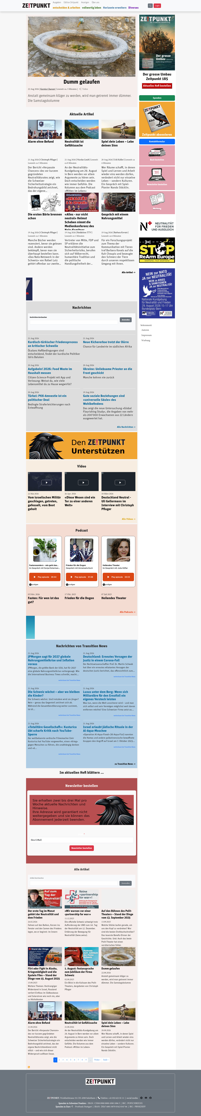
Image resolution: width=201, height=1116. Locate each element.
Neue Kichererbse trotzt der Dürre (106, 342)
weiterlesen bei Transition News (69, 680)
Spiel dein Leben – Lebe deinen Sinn (117, 143)
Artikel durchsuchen (37, 878)
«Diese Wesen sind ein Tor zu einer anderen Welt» (80, 501)
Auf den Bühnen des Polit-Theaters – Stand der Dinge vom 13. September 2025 (117, 914)
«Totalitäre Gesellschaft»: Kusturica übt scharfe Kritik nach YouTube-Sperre (52, 730)
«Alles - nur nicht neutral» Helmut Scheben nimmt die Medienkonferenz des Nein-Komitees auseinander (79, 221)
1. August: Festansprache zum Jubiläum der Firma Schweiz (79, 972)
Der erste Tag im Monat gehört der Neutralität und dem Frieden (43, 914)
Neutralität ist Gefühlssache (74, 143)
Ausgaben (57, 2)
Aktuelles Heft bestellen (157, 85)
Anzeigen (85, 2)
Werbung (145, 340)
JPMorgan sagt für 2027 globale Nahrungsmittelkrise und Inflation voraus (51, 660)
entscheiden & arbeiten (66, 7)
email (80, 834)
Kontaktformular (157, 141)
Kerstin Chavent (47, 89)
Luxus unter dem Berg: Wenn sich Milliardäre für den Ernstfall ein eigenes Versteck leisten (105, 695)
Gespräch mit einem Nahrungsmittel (114, 216)
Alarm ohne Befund (41, 141)
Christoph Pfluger (48, 160)
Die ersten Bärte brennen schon (45, 216)
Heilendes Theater (113, 598)
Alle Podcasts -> (127, 612)
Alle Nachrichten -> (126, 427)
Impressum (146, 335)
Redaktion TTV (84, 233)
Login (157, 6)
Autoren (145, 330)
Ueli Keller (118, 160)
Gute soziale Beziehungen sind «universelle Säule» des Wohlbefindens (104, 400)
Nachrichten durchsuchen (38, 317)
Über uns (95, 2)
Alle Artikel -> (128, 272)
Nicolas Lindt (83, 160)
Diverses (133, 7)
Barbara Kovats (120, 233)
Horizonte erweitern (115, 7)
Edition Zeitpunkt (71, 2)
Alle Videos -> (128, 519)
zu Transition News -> (125, 764)
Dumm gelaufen (82, 82)
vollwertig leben (91, 7)
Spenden (157, 98)
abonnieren (29, 1067)
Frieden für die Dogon (79, 598)
